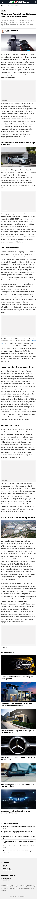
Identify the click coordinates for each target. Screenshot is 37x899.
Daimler (4, 647)
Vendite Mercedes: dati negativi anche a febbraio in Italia (19, 842)
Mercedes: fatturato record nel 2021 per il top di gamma (17, 678)
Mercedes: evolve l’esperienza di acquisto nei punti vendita (17, 731)
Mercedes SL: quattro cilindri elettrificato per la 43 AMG (18, 846)
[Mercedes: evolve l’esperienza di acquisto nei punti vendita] (18, 719)
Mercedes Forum (7, 878)
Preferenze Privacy (8, 870)
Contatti (5, 865)
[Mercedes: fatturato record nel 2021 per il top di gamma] (18, 665)
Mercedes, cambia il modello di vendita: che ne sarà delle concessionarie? (18, 705)
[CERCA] (35, 2)
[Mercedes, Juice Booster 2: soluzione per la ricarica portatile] (18, 772)
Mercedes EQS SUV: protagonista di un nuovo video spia (19, 837)
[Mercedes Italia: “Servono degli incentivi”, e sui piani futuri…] (18, 745)
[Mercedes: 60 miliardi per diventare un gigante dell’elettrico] (18, 799)
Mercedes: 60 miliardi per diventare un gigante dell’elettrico (16, 812)
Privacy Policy (6, 868)
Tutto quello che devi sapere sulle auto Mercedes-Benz (19, 827)
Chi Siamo (5, 867)
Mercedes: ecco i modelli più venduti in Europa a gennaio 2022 (18, 851)
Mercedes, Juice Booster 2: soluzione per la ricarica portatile (18, 785)
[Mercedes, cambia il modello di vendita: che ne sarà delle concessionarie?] (18, 692)
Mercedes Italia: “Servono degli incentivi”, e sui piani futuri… (18, 758)
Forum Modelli (6, 880)
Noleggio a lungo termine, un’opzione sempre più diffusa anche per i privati (18, 832)
